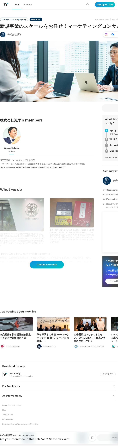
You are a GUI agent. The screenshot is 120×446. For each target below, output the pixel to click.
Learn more (111, 157)
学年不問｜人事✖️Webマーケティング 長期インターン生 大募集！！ (53, 338)
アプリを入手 (108, 374)
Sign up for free (105, 4)
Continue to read (47, 264)
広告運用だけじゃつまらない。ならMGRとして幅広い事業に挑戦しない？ (90, 338)
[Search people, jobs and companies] (88, 5)
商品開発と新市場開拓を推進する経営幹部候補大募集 (15, 336)
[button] (60, 366)
